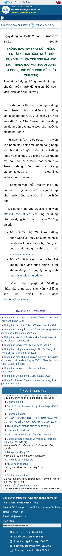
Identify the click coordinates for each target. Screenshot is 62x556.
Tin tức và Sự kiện (15, 25)
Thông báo (45, 25)
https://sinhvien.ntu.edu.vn (26, 275)
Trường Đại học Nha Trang (19, 2)
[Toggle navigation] (58, 17)
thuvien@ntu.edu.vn (17, 299)
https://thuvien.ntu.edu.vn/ (20, 214)
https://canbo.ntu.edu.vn (21, 254)
